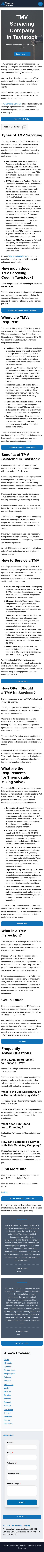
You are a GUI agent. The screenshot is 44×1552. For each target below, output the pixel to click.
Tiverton (7, 1413)
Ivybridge (7, 1366)
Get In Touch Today (22, 119)
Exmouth (7, 1402)
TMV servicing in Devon (17, 256)
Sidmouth (8, 1416)
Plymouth (8, 1363)
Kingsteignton (9, 1374)
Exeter (6, 1388)
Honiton (7, 1420)
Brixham (7, 1391)
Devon (6, 1359)
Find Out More (22, 681)
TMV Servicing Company (11, 104)
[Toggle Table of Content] (23, 127)
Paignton (7, 1377)
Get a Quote (20, 54)
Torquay (7, 1381)
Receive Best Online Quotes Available (22, 310)
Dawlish (7, 1395)
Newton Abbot (9, 1370)
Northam (7, 1406)
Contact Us (22, 1041)
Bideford (7, 1399)
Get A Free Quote (22, 1343)
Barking (4, 1192)
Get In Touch (22, 1517)
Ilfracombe (8, 1424)
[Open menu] (40, 4)
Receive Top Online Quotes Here (22, 447)
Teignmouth (8, 1384)
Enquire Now (22, 923)
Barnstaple (8, 1409)
